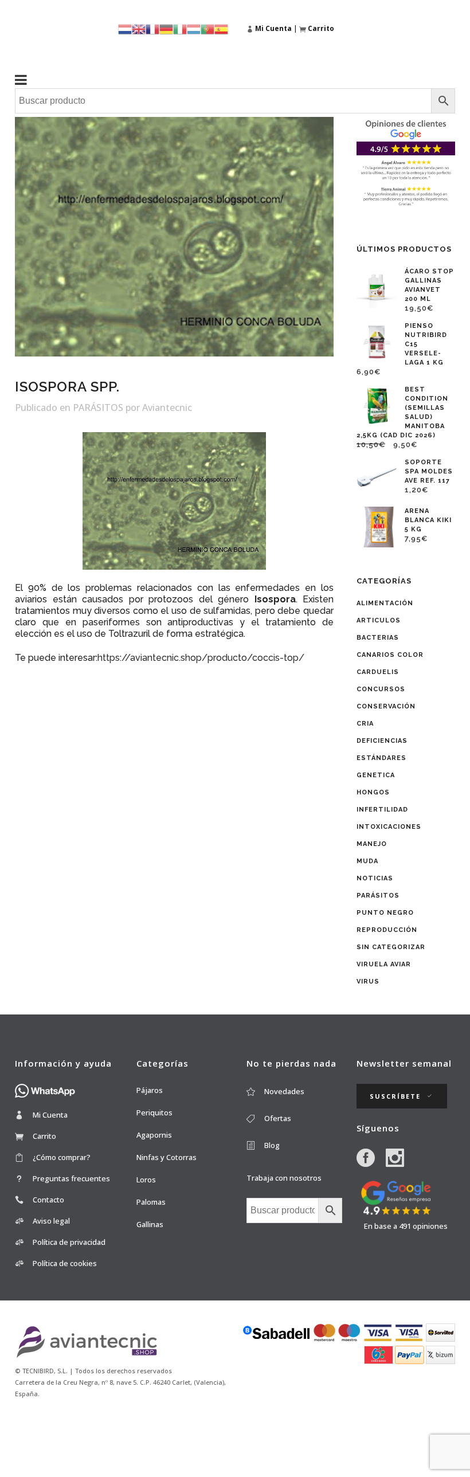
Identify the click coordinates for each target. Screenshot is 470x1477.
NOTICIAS (375, 878)
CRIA (365, 723)
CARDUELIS (378, 672)
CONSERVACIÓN (386, 706)
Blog (272, 1145)
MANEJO (372, 844)
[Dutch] (125, 28)
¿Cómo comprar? (62, 1157)
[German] (166, 28)
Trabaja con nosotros (284, 1178)
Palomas (151, 1202)
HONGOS (373, 792)
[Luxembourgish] (194, 28)
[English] (139, 28)
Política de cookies (65, 1263)
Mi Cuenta (50, 1115)
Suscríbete (395, 1096)
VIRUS (368, 981)
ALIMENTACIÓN (385, 603)
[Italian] (180, 28)
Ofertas (277, 1118)
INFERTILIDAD (382, 809)
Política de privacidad (69, 1242)
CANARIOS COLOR (390, 655)
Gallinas (149, 1224)
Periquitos (154, 1112)
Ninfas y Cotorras (166, 1157)
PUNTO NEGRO (385, 912)
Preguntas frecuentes (71, 1178)
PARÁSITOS (98, 407)
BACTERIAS (378, 637)
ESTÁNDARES (381, 758)
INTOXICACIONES (389, 826)
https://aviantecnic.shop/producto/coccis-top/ (200, 657)
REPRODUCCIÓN (387, 930)
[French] (152, 28)
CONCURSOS (381, 689)
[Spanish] (221, 28)
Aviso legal (51, 1221)
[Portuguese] (207, 28)
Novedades (284, 1091)
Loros (146, 1179)
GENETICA (376, 775)
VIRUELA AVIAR (384, 964)
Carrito (44, 1136)
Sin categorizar (391, 947)
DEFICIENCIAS (382, 741)
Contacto (48, 1199)
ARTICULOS (379, 620)
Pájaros (149, 1090)
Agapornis (154, 1135)
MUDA (367, 861)
